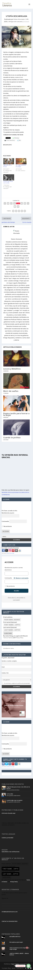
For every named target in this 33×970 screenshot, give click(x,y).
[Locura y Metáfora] (16, 358)
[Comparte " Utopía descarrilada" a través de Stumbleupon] (28, 203)
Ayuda (13, 968)
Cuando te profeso (12, 437)
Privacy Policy (19, 637)
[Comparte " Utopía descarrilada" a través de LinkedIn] (21, 203)
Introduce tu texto (8, 648)
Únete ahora (11, 597)
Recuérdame (7, 526)
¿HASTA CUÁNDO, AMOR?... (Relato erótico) (19, 954)
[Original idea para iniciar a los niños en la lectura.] (4, 788)
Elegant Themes (15, 964)
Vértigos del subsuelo (15, 21)
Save (19, 203)
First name (10, 622)
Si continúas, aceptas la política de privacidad (17, 683)
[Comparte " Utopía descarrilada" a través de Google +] (11, 203)
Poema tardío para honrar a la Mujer (16, 414)
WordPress (16, 965)
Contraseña (5, 521)
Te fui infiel (9, 794)
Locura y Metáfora (12, 369)
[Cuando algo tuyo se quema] (4, 801)
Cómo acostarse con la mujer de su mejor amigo (19, 948)
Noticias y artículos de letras (12, 790)
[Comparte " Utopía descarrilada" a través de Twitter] (8, 203)
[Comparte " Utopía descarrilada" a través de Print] (18, 206)
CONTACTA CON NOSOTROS (9, 921)
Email (3, 667)
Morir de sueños (10, 391)
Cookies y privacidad (7, 837)
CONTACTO (20, 968)
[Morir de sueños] (16, 381)
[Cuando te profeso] (16, 427)
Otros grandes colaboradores (13, 795)
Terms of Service (8, 637)
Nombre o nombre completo (9, 661)
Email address (7, 617)
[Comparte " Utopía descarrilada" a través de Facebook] (4, 203)
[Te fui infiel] (4, 795)
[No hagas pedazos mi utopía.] (21, 161)
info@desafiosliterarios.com (10, 911)
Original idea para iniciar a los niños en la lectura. (18, 787)
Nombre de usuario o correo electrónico (14, 569)
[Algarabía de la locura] (8, 161)
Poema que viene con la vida (8, 182)
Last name (10, 627)
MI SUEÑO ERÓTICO (15, 936)
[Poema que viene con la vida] (8, 177)
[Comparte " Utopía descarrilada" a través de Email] (14, 206)
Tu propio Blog (6, 968)
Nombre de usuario (8, 513)
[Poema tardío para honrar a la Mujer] (16, 403)
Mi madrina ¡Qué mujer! (16, 942)
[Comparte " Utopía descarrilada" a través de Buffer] (24, 203)
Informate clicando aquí (8, 813)
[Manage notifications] (27, 947)
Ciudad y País (5, 673)
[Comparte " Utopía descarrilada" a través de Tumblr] (14, 203)
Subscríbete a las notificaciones (10, 851)
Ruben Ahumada (19, 19)
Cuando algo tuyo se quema (14, 800)
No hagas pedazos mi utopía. (21, 165)
